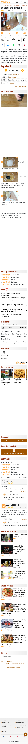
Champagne (15, 74)
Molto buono (14, 277)
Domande (4, 729)
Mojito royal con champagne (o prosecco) (6, 381)
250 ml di (9, 77)
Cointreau (12, 77)
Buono (12, 279)
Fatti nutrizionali (21, 86)
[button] (3, 21)
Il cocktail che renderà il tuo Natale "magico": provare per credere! (19, 549)
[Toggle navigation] (25, 2)
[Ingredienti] (2, 372)
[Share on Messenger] (8, 45)
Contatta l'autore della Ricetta (15, 441)
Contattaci (19, 720)
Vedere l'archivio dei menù (6, 725)
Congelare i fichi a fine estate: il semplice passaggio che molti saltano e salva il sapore (13, 624)
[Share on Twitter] (19, 45)
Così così (13, 282)
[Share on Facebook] (2, 45)
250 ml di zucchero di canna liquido (14, 80)
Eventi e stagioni (10, 663)
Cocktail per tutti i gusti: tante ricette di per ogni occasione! (19, 574)
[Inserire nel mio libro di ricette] (24, 39)
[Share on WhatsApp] (13, 45)
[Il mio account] (17, 1)
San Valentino (20, 663)
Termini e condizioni (21, 725)
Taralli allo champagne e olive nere (19, 381)
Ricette (4, 720)
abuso (25, 491)
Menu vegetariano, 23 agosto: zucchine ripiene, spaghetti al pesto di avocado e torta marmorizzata (14, 608)
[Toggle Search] (21, 1)
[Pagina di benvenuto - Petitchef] (2, 5)
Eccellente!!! (14, 275)
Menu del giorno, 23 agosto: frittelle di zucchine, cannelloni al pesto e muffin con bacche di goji (14, 639)
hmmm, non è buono (17, 284)
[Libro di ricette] (13, 1)
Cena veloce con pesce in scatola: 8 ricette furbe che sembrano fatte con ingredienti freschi (14, 593)
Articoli (4, 731)
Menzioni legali (20, 727)
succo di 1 (8, 83)
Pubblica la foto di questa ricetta (14, 453)
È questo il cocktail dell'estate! (20, 535)
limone (12, 83)
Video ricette (5, 722)
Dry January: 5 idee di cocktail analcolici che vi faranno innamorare (19, 563)
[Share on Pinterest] (24, 45)
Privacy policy (20, 722)
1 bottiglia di (10, 74)
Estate (18, 667)
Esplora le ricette (6, 661)
